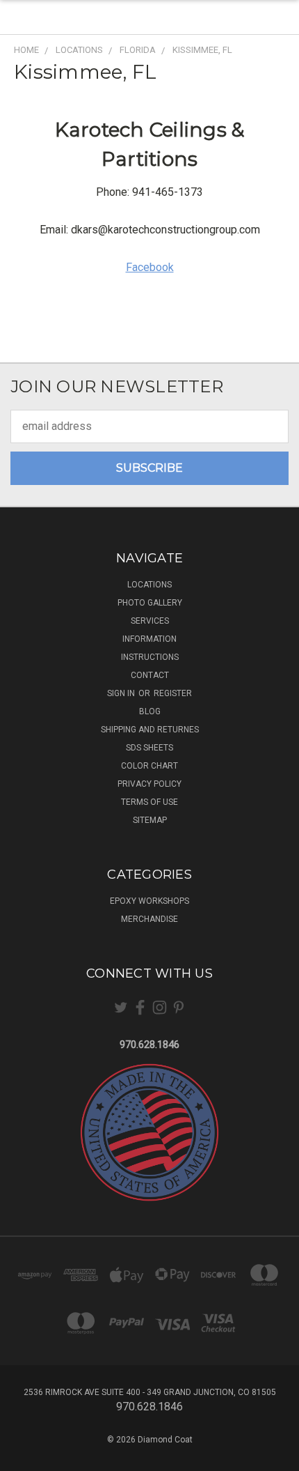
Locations (149, 585)
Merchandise (149, 919)
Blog (150, 711)
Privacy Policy (149, 784)
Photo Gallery (150, 603)
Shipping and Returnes (150, 729)
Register (173, 693)
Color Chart (149, 766)
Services (150, 621)
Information (149, 639)
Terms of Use (149, 802)
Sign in (122, 693)
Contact (150, 675)
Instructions (150, 657)
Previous (22, 1457)
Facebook (150, 267)
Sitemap (150, 820)
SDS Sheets (149, 748)
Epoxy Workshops (149, 901)
